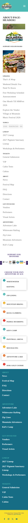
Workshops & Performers (14, 148)
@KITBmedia (17, 514)
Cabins (6, 171)
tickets (21, 126)
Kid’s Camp (8, 245)
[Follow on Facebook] (4, 519)
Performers (7, 212)
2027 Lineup (8, 135)
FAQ (5, 189)
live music (5, 126)
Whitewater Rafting (11, 230)
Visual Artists (9, 217)
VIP (4, 162)
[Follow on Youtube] (16, 519)
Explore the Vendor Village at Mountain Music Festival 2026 (11, 114)
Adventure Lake (10, 225)
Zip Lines (7, 235)
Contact (6, 199)
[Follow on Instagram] (8, 519)
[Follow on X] (12, 519)
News (5, 180)
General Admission (11, 157)
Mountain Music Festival (13, 126)
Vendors (6, 207)
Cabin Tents (8, 166)
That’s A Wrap (9, 79)
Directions (7, 194)
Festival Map (8, 184)
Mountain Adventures (12, 240)
